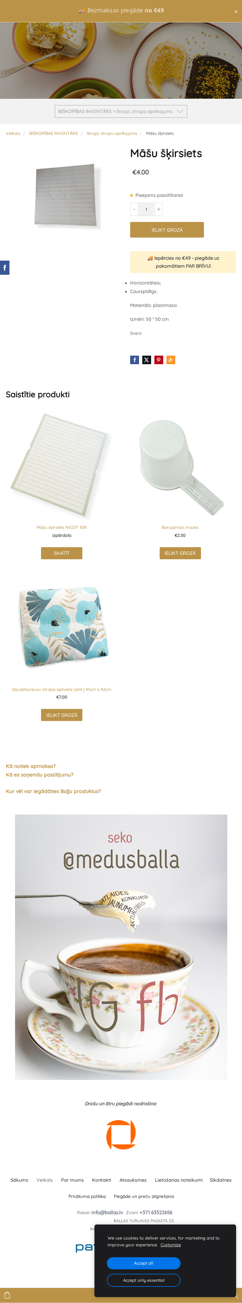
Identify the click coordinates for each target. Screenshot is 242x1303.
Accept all (143, 1263)
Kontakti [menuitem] (101, 1180)
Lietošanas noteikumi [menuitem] (179, 1180)
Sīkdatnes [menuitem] (221, 1180)
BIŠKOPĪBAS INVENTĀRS (53, 133)
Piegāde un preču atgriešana (144, 1196)
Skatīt (62, 553)
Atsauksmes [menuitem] (133, 1180)
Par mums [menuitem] (72, 1180)
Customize (171, 1245)
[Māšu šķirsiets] (61, 197)
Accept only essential (144, 1280)
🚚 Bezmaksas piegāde (121, 10)
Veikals (13, 133)
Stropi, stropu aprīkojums (112, 133)
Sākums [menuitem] (19, 1180)
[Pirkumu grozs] (7, 1295)
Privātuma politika (87, 1196)
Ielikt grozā (167, 230)
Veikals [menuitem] (45, 1180)
